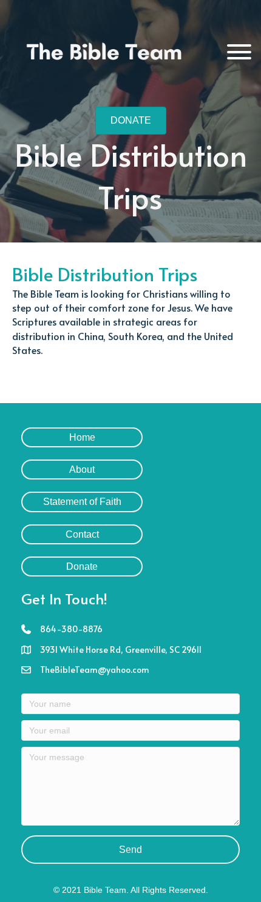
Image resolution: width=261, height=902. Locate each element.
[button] (239, 51)
